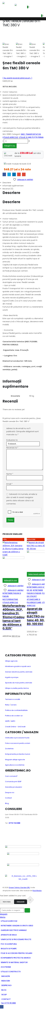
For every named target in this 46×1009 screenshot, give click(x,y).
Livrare (13, 705)
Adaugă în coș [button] (10, 580)
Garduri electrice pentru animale (18, 672)
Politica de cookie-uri (14, 716)
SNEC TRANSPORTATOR (31, 134)
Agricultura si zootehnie (14, 765)
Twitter (9, 174)
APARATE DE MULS (9, 935)
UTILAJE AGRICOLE (10, 137)
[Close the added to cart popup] (30, 899)
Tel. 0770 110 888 (8, 1003)
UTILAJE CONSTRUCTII (11, 971)
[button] (16, 2)
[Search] (27, 910)
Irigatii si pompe (11, 677)
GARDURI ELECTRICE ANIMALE (14, 930)
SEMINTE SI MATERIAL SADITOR (14, 962)
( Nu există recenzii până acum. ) (17, 78)
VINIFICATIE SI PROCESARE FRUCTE (16, 939)
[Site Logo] (9, 5)
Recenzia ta (12, 447)
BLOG (3, 990)
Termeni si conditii (12, 699)
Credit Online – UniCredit (15, 727)
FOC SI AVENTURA (9, 944)
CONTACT (6, 999)
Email (23, 174)
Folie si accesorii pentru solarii (17, 743)
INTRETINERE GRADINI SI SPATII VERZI (17, 925)
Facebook (4, 174)
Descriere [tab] (7, 182)
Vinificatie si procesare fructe (17, 738)
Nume (9, 474)
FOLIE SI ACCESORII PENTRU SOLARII (16, 953)
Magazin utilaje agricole (15, 759)
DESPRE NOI (6, 985)
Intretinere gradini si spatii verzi (18, 666)
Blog (7, 803)
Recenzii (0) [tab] (8, 188)
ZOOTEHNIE (6, 967)
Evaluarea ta (12, 440)
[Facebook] (1, 1006)
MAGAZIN (5, 976)
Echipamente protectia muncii (17, 754)
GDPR (7, 721)
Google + (19, 174)
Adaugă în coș (9, 146)
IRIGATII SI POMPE (8, 948)
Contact (8, 798)
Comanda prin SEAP (13, 781)
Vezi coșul (7, 902)
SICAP (4, 994)
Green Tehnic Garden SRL (19, 887)
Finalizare (20, 902)
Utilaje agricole (11, 661)
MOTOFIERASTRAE (10, 599)
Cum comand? (11, 776)
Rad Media (37, 890)
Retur (7, 705)
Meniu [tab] (2, 917)
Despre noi (9, 792)
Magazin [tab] (3, 914)
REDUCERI (5, 981)
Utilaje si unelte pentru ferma (17, 688)
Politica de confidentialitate (16, 710)
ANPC (13, 721)
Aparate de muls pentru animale (18, 683)
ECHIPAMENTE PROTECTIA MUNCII (16, 958)
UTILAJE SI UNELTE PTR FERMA (31, 137)
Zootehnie (9, 748)
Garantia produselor (13, 787)
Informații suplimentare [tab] (13, 185)
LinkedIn (14, 174)
